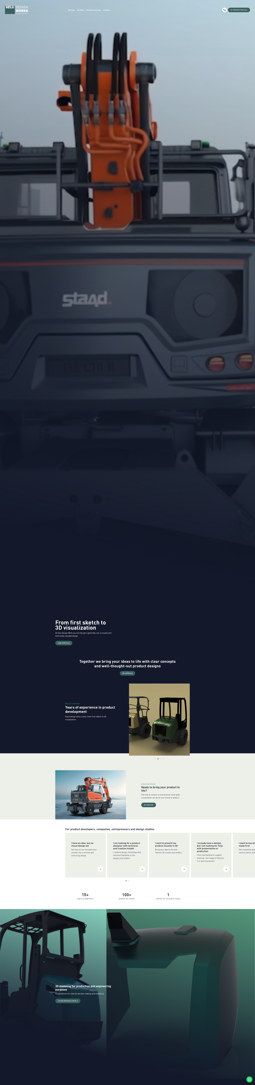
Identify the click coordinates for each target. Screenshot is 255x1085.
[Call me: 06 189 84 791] (224, 10)
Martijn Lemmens (93, 10)
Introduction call (240, 10)
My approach (127, 673)
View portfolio (64, 643)
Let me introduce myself (68, 1001)
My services (148, 805)
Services (71, 10)
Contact (106, 10)
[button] (155, 759)
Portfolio (80, 10)
